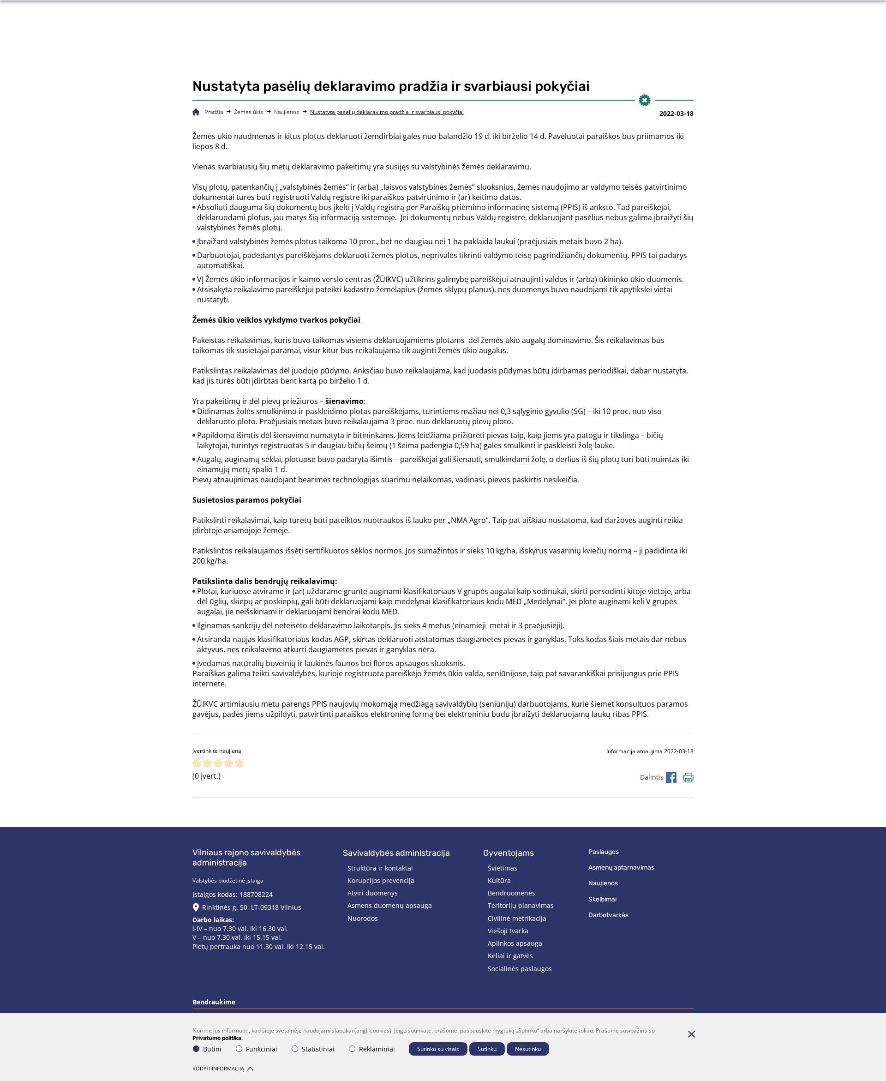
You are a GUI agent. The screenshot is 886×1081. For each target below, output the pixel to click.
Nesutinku (528, 1049)
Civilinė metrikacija (517, 918)
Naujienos (286, 112)
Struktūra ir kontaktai (380, 868)
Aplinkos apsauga (515, 943)
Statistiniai (318, 1049)
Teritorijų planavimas (521, 905)
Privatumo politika (216, 1038)
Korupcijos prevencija (380, 880)
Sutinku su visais (438, 1049)
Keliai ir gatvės (510, 955)
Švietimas (502, 868)
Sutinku (487, 1049)
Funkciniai (261, 1049)
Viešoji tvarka (508, 930)
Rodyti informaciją (218, 1068)
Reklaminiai (377, 1049)
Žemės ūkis (248, 112)
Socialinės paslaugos (520, 968)
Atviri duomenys (372, 893)
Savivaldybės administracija (396, 853)
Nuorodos (362, 918)
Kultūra (499, 880)
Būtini (212, 1049)
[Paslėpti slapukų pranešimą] (691, 1034)
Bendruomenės (511, 893)
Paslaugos (603, 852)
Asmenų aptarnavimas (621, 867)
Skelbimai (602, 899)
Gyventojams (508, 853)
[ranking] (239, 764)
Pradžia (213, 112)
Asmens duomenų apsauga (389, 905)
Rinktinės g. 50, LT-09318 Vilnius (251, 907)
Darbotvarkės (608, 915)
